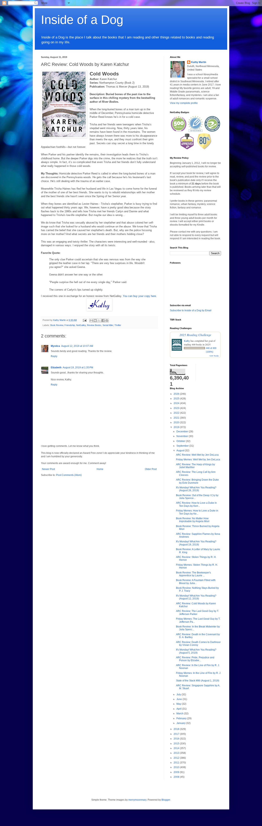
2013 (177, 753)
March (180, 713)
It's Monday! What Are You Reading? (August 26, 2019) (196, 489)
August (180, 450)
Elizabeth (56, 367)
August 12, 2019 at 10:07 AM (77, 346)
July (179, 694)
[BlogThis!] (95, 320)
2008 (177, 776)
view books (214, 355)
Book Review (56, 325)
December (182, 431)
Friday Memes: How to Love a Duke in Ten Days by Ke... (197, 512)
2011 (177, 762)
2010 (177, 767)
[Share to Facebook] (103, 320)
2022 (177, 412)
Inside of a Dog (82, 20)
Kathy (187, 340)
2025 (177, 398)
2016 (177, 738)
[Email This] (91, 320)
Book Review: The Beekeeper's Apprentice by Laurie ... (193, 574)
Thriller (117, 325)
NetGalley (81, 325)
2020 (177, 422)
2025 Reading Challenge (195, 335)
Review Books (94, 325)
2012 (177, 757)
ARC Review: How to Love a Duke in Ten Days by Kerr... (196, 504)
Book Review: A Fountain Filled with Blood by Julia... (196, 581)
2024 (177, 403)
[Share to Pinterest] (107, 320)
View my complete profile (184, 103)
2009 (177, 772)
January (181, 723)
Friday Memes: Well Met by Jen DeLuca (198, 459)
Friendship (69, 325)
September (182, 445)
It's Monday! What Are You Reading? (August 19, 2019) (196, 543)
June (179, 699)
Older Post (151, 469)
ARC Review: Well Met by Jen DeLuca (197, 454)
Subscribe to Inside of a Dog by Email (190, 310)
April (179, 708)
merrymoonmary (137, 799)
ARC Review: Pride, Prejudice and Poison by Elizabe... (195, 659)
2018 (177, 729)
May (179, 703)
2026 (177, 393)
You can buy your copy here (139, 296)
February (181, 718)
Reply (54, 356)
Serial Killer (108, 325)
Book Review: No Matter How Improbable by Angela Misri (192, 520)
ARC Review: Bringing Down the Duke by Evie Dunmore (197, 481)
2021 (177, 417)
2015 (177, 743)
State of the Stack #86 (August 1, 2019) (197, 680)
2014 (177, 748)
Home (100, 469)
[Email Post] (84, 320)
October (181, 441)
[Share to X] (99, 320)
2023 (177, 408)
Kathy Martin (198, 62)
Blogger (165, 799)
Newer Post (48, 469)
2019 (177, 427)
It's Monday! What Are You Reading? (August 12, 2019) (196, 597)
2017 (177, 734)
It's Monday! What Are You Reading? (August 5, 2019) (196, 651)
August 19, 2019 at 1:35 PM (78, 367)
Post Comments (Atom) (69, 475)
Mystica (55, 346)
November (182, 436)
